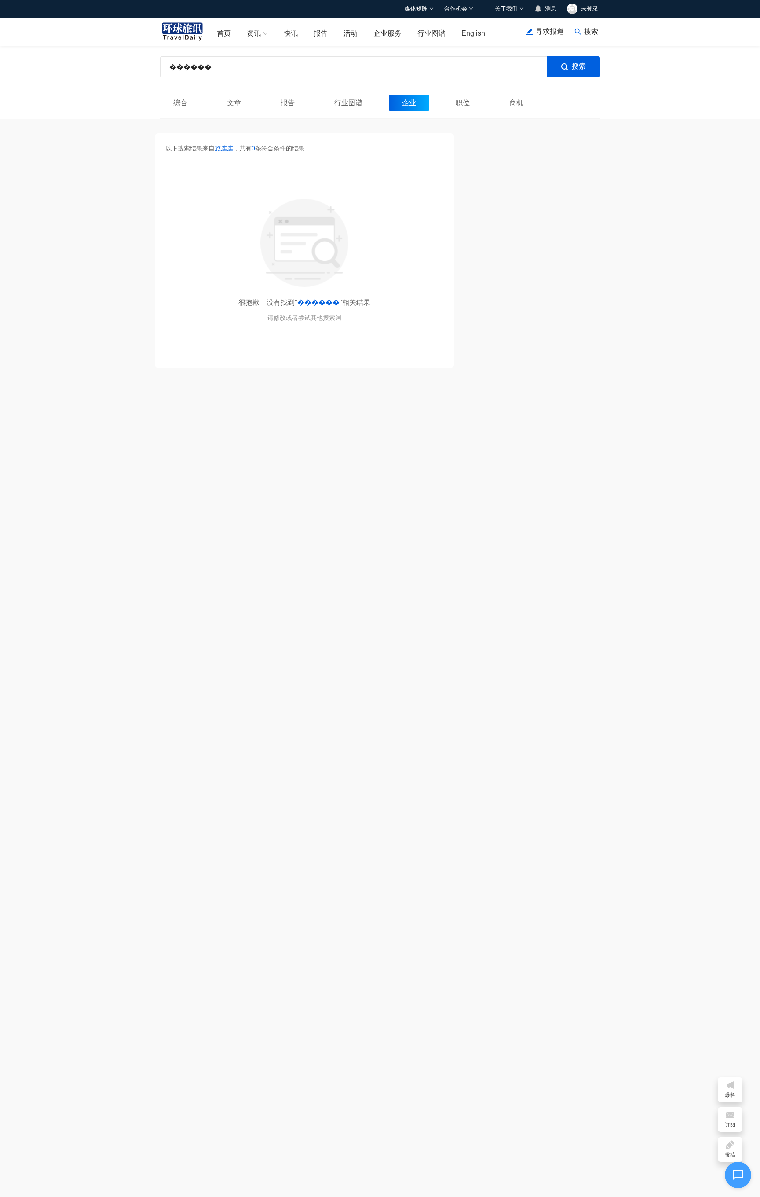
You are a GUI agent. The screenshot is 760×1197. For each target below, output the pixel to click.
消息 (550, 8)
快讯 (291, 33)
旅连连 (224, 148)
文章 (234, 102)
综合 (180, 102)
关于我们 (506, 8)
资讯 (254, 33)
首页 (224, 33)
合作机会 (455, 8)
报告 (321, 33)
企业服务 (387, 33)
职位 (463, 102)
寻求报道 (550, 31)
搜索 (579, 66)
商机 (516, 102)
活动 (350, 33)
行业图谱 (431, 33)
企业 (409, 102)
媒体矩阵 (416, 8)
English (473, 33)
